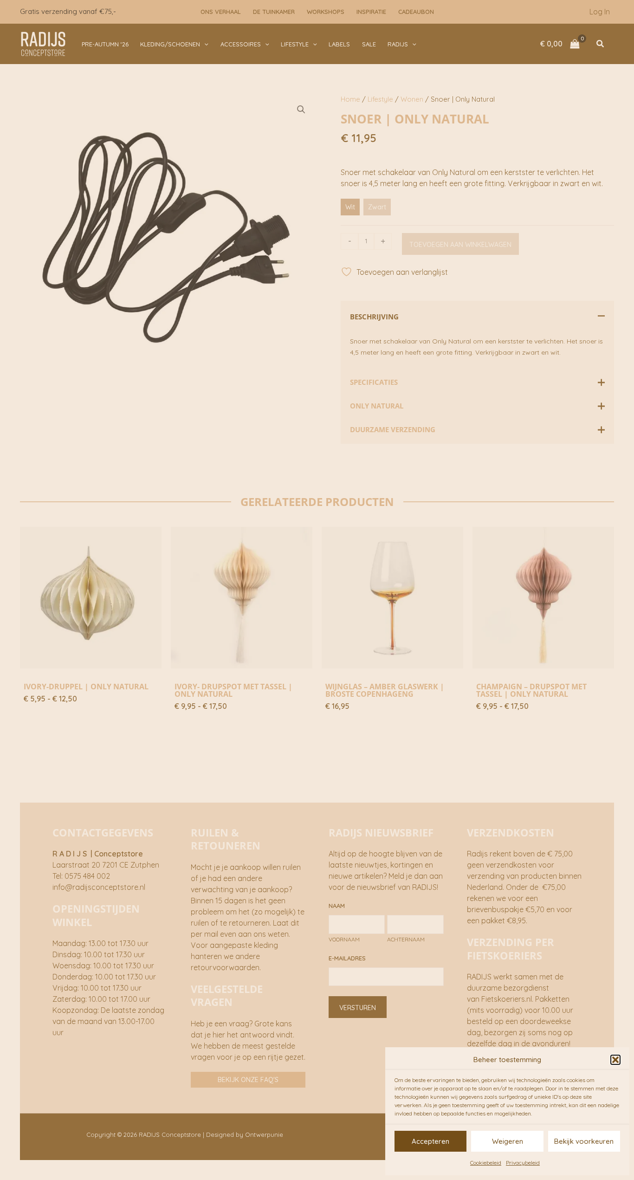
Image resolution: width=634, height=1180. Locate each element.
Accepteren (430, 1141)
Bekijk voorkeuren (584, 1141)
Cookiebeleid (485, 1162)
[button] (615, 1059)
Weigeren (507, 1141)
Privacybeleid (523, 1162)
